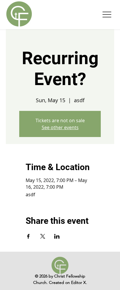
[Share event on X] (42, 236)
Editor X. (79, 282)
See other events (60, 127)
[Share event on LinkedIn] (57, 236)
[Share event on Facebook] (28, 236)
